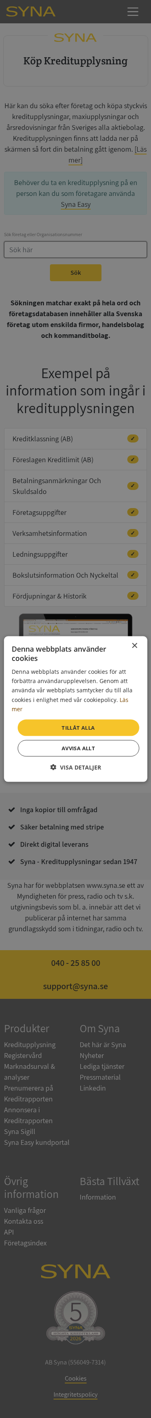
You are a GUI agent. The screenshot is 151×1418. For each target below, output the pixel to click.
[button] (75, 767)
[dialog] (75, 709)
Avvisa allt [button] (78, 748)
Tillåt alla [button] (78, 727)
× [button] (134, 645)
